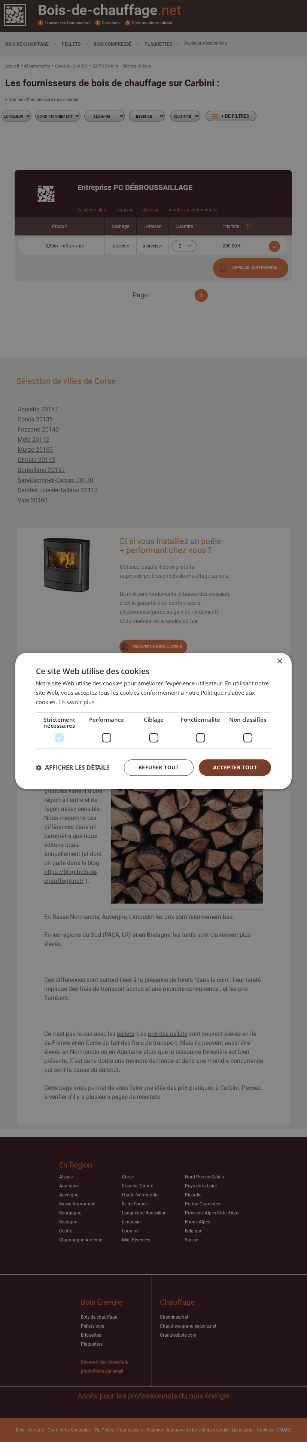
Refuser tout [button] (159, 767)
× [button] (279, 661)
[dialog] (153, 721)
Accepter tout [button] (235, 767)
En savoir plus (76, 702)
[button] (73, 767)
